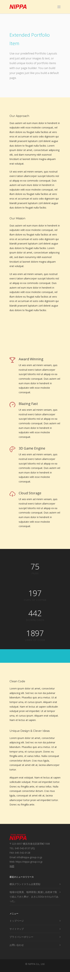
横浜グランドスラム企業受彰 (25, 884)
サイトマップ (17, 928)
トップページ (17, 920)
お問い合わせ (17, 945)
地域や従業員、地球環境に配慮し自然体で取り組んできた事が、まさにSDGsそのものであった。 (34, 896)
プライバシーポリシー (21, 936)
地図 (12, 866)
